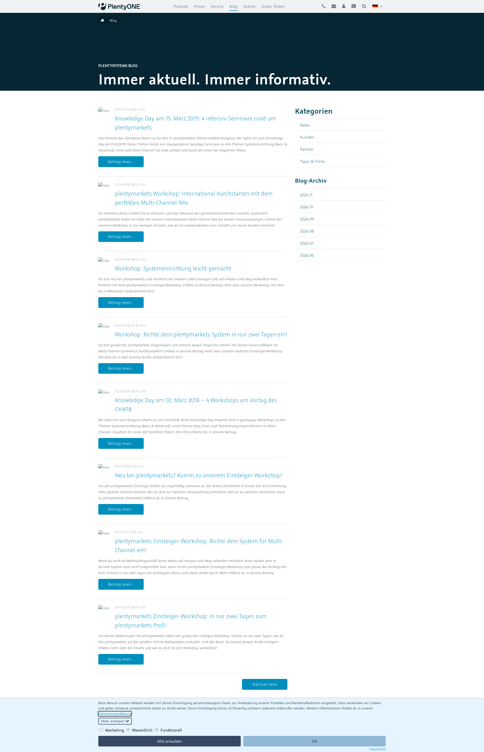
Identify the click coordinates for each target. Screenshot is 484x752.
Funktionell (171, 730)
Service (217, 6)
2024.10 (306, 206)
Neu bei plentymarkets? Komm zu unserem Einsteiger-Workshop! (198, 475)
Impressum (377, 749)
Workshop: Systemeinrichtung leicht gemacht (173, 268)
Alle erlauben (169, 741)
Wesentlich (142, 730)
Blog (234, 6)
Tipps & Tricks (312, 161)
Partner (306, 149)
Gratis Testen (273, 6)
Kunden (307, 137)
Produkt (181, 6)
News (305, 125)
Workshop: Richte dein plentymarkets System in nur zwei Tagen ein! (201, 334)
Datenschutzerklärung (114, 713)
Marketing (114, 730)
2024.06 (307, 255)
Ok (314, 741)
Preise (199, 6)
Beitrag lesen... (121, 161)
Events (250, 6)
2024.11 (306, 194)
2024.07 (306, 243)
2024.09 (307, 219)
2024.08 (307, 231)
